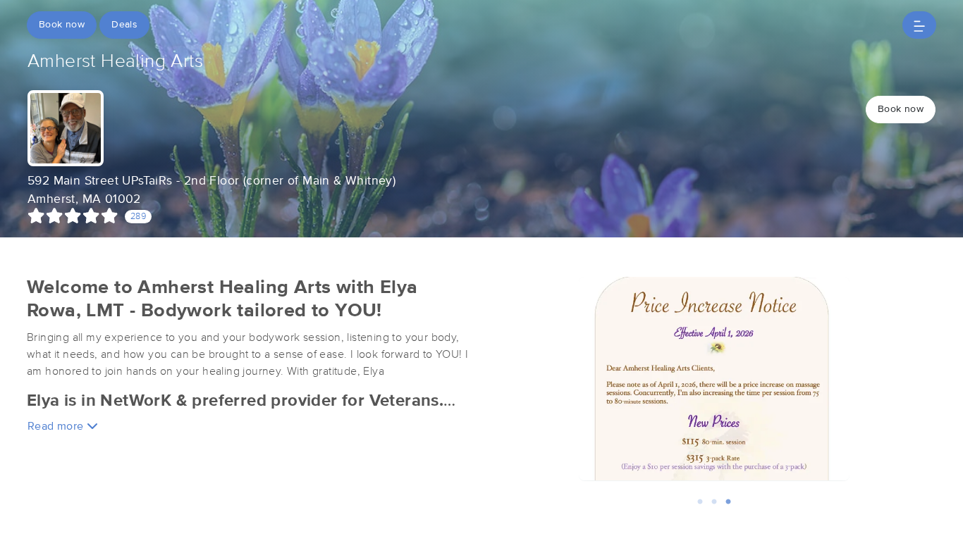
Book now (62, 25)
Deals (124, 25)
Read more (57, 426)
